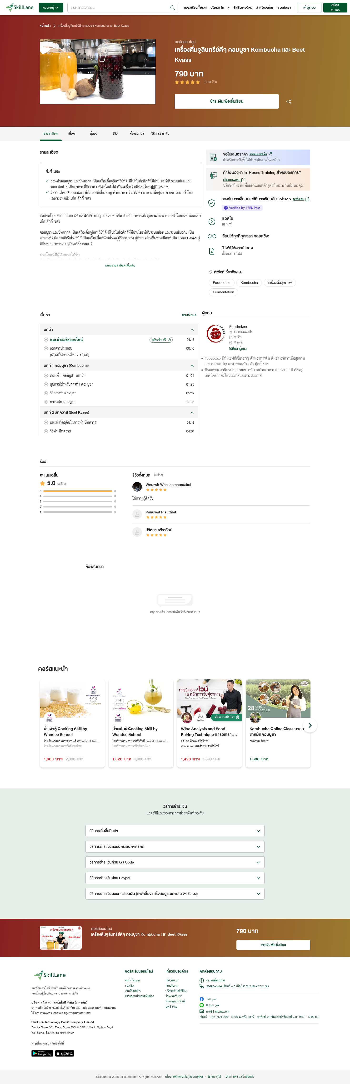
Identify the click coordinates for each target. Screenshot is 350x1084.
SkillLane (211, 999)
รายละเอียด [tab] (51, 133)
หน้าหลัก (45, 25)
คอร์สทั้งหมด (132, 980)
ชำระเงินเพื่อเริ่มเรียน (226, 101)
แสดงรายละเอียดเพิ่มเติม (120, 265)
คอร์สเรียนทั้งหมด (195, 7)
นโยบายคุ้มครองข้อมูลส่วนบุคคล (184, 1076)
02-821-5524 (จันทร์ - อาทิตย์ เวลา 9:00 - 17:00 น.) (237, 986)
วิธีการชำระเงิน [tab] (160, 133)
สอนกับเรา (284, 7)
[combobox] (122, 7)
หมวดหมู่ (48, 7)
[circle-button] (310, 725)
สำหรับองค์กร (265, 7)
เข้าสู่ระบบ (309, 7)
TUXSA (129, 986)
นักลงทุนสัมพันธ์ (175, 1001)
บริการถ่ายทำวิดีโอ (176, 991)
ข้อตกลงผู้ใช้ (214, 1076)
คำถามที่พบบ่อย (215, 980)
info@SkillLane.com (217, 1011)
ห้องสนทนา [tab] (137, 133)
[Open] (173, 8)
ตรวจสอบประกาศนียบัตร (139, 996)
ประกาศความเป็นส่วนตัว (239, 1076)
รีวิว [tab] (115, 133)
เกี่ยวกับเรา (172, 980)
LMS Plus (171, 1006)
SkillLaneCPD (243, 7)
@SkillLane (212, 1006)
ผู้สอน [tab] (93, 133)
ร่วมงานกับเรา (173, 996)
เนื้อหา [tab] (72, 133)
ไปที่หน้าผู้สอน (238, 348)
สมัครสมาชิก (335, 7)
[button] (222, 282)
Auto (127, 100)
